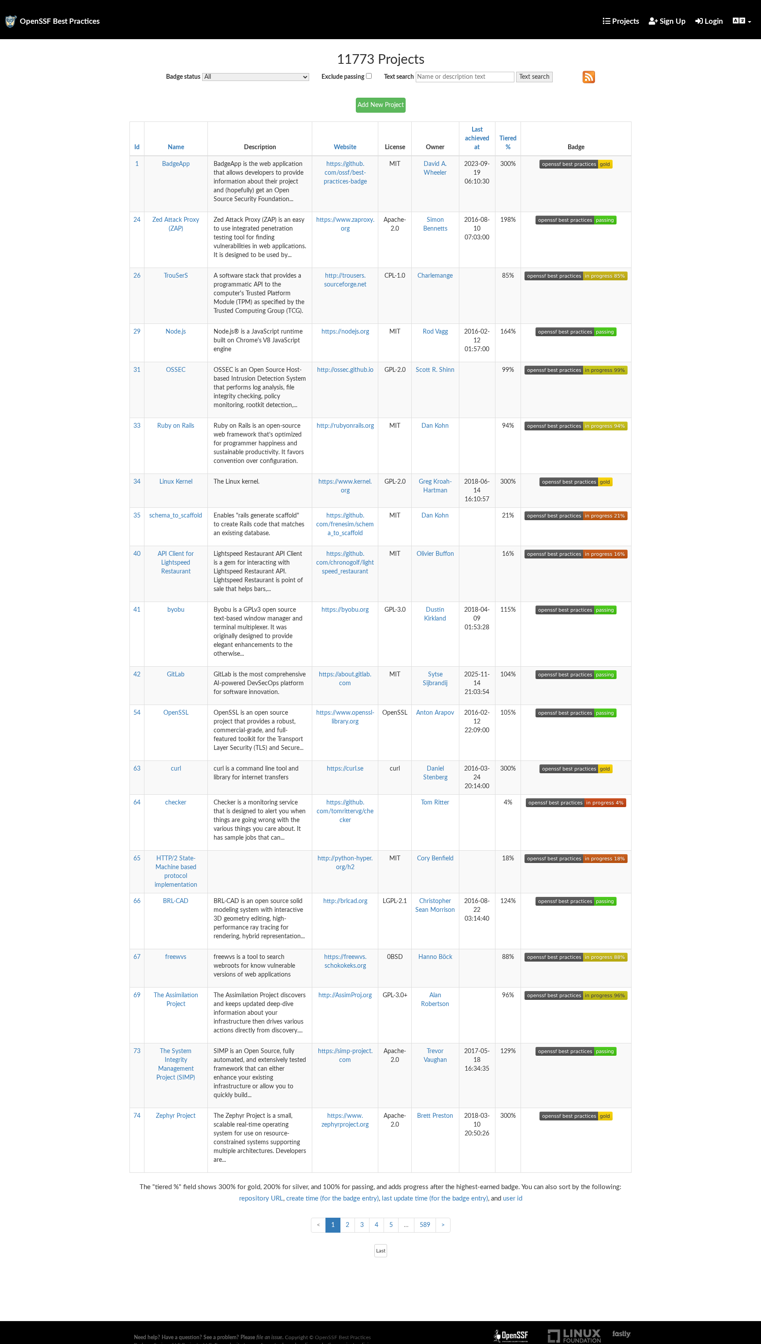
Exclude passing (342, 77)
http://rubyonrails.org (345, 426)
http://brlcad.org (345, 901)
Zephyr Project (176, 1116)
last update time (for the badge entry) (435, 1198)
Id (137, 147)
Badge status (183, 77)
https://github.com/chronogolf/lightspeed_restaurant (345, 563)
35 (136, 516)
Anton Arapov (435, 713)
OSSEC (175, 370)
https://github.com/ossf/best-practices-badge (345, 173)
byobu (176, 610)
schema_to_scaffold (175, 516)
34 (136, 482)
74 (136, 1116)
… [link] (406, 1225)
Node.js (176, 332)
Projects (624, 21)
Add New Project (381, 105)
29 (136, 332)
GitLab (176, 675)
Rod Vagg (435, 332)
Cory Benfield (435, 859)
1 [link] (333, 1225)
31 (136, 370)
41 (136, 610)
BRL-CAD (175, 901)
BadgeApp (176, 164)
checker (175, 803)
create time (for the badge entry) (332, 1198)
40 (136, 554)
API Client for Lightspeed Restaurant (176, 563)
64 (136, 803)
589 (425, 1225)
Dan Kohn (435, 426)
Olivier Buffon (435, 554)
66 (136, 901)
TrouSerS (176, 276)
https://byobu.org (345, 610)
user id (512, 1198)
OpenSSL (175, 713)
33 (136, 426)
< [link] (318, 1225)
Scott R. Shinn (435, 370)
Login (713, 21)
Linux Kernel (175, 482)
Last (380, 1250)
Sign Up (672, 21)
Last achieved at (477, 139)
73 (136, 1051)
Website (345, 147)
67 (136, 957)
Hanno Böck (435, 957)
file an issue (269, 1337)
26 (136, 276)
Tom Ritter (435, 803)
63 (136, 769)
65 (136, 859)
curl (176, 769)
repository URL (261, 1198)
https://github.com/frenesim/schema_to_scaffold (345, 524)
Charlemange (435, 276)
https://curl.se (345, 769)
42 (136, 675)
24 (136, 220)
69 (136, 995)
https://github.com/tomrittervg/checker (345, 811)
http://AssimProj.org (345, 995)
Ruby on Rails (175, 426)
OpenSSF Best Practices (60, 21)
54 (136, 713)
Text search (399, 77)
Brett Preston (435, 1116)
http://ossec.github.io (345, 370)
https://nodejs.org (345, 332)
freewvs (175, 957)
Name (176, 147)
